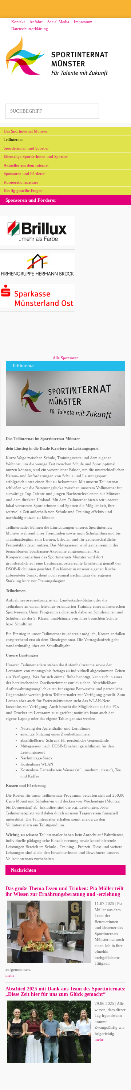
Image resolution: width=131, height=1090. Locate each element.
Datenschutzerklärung (29, 28)
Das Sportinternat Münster (26, 131)
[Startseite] (56, 56)
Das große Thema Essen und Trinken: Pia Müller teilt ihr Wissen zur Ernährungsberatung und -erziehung (64, 891)
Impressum (83, 22)
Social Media (58, 22)
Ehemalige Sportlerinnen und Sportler (36, 156)
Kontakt (18, 22)
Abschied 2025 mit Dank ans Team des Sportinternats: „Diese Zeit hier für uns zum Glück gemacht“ (65, 991)
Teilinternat (13, 139)
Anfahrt (36, 22)
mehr (9, 975)
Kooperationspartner (21, 182)
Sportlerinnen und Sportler (26, 148)
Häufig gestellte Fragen (23, 190)
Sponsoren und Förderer (24, 173)
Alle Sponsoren (66, 358)
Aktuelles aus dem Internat (26, 165)
